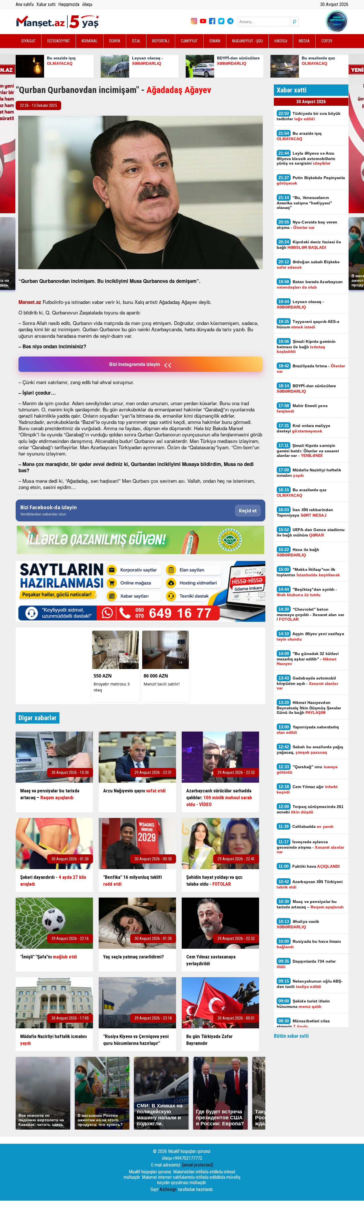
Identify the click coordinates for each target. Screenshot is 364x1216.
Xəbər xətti (45, 4)
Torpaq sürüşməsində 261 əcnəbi (310, 809)
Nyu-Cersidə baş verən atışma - (307, 224)
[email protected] (197, 1165)
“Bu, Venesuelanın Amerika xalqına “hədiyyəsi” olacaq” (304, 202)
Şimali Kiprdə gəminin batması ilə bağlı (306, 346)
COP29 (326, 41)
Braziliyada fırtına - (311, 368)
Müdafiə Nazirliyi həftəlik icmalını (309, 472)
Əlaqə (87, 4)
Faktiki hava (309, 866)
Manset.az (29, 302)
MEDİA (304, 41)
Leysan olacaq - (300, 304)
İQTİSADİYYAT (58, 41)
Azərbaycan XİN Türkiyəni (310, 884)
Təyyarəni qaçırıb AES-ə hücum (308, 324)
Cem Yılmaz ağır (307, 789)
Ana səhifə (25, 4)
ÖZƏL (136, 41)
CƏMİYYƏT (189, 41)
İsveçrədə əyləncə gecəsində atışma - (310, 846)
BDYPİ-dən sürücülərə (306, 388)
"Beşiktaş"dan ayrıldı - (307, 592)
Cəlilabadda (306, 826)
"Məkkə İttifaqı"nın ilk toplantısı (309, 572)
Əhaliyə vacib (298, 924)
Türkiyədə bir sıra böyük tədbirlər (309, 116)
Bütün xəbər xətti (291, 1036)
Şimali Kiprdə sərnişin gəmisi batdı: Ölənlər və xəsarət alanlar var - (308, 450)
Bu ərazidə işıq (299, 136)
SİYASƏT (28, 41)
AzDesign (168, 1189)
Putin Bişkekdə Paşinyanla (311, 180)
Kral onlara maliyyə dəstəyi (303, 428)
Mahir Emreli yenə (302, 408)
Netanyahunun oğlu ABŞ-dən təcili (310, 984)
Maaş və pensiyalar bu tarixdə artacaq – (311, 904)
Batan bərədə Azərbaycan (310, 284)
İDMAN (214, 41)
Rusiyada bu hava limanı (309, 944)
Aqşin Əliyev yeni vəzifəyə (310, 636)
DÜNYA (114, 41)
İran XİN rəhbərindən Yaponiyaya (305, 512)
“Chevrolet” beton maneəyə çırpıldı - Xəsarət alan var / (310, 614)
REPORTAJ (160, 41)
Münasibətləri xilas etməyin (303, 1023)
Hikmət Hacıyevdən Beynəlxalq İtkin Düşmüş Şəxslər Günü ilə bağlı (309, 707)
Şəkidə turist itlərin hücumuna (303, 1004)
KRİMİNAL (90, 41)
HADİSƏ (280, 41)
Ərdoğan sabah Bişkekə (308, 264)
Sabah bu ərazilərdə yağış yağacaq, (310, 749)
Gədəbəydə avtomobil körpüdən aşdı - (307, 683)
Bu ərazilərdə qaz (301, 492)
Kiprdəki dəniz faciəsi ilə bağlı (309, 244)
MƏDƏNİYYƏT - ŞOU (247, 41)
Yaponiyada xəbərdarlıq (308, 729)
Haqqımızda (68, 4)
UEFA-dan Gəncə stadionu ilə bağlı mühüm (311, 532)
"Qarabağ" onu (307, 769)
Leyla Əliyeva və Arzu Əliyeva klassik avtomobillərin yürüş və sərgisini (306, 158)
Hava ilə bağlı (298, 552)
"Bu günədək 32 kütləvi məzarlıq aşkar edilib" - (308, 658)
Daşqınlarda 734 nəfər (306, 964)
